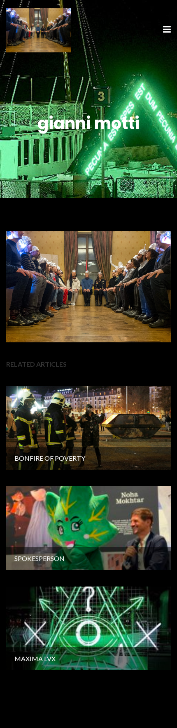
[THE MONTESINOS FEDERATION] (38, 29)
